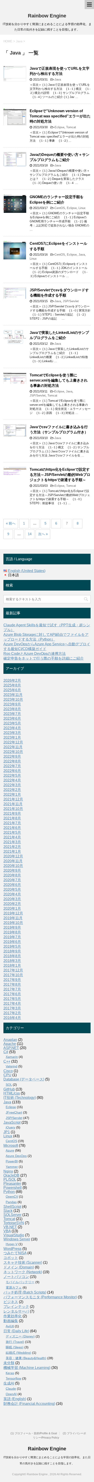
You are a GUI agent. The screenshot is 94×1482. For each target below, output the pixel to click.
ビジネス (10, 1302)
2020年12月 (13, 856)
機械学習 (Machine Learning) (26, 1368)
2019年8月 (12, 932)
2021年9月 (12, 813)
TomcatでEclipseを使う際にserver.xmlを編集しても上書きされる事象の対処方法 (59, 380)
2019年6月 (12, 942)
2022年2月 (12, 790)
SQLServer (12, 1215)
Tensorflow (13, 1378)
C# (5, 1052)
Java (58, 79)
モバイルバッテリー (20, 1282)
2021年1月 (12, 851)
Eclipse (59, 127)
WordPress (12, 1249)
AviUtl (10, 1326)
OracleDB (11, 1175)
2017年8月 (12, 984)
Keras (10, 1373)
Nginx (8, 1171)
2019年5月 (12, 946)
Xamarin (12, 1057)
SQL (9, 1084)
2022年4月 (12, 780)
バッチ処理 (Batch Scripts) (24, 1292)
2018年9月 (12, 951)
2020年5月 (12, 889)
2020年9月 (12, 870)
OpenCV (12, 1196)
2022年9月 (12, 756)
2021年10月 (13, 809)
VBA (7, 1231)
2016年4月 (12, 1018)
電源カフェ (14, 1287)
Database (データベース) (23, 1079)
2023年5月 (12, 723)
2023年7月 (12, 714)
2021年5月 (12, 832)
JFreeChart (14, 1112)
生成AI (8, 1383)
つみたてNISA (14, 1253)
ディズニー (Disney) (20, 1336)
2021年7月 (12, 823)
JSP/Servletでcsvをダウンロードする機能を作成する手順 (59, 292)
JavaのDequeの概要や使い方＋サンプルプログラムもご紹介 (59, 157)
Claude (11, 1388)
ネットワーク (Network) (22, 1272)
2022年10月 (13, 752)
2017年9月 (12, 980)
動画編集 (10, 1321)
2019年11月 (13, 918)
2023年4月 (12, 728)
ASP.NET (11, 1048)
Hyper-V (12, 1244)
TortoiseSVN (13, 1223)
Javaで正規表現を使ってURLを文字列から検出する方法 (59, 71)
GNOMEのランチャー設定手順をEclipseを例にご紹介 (57, 199)
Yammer (12, 1166)
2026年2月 (12, 680)
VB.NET (10, 1227)
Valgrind (11, 1066)
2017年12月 (13, 970)
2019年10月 (13, 923)
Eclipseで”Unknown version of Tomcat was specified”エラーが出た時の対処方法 (60, 116)
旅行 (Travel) (15, 1342)
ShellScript (12, 1207)
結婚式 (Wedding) (18, 1352)
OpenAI (11, 1394)
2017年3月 (12, 1008)
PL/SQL (9, 1179)
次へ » (43, 534)
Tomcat (71, 127)
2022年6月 (12, 771)
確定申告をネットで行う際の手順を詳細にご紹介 (43, 658)
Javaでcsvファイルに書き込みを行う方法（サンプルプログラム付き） (59, 429)
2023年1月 (12, 737)
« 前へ (11, 523)
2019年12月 (13, 913)
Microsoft (10, 1145)
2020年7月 (12, 880)
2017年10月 (13, 975)
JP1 (6, 1132)
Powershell (12, 1188)
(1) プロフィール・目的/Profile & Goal (33, 1433)
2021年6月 (12, 828)
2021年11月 (13, 804)
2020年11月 (13, 861)
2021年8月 (12, 818)
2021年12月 (13, 799)
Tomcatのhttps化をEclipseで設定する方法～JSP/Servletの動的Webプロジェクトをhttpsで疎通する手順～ (60, 475)
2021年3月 (12, 842)
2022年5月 (12, 775)
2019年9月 (12, 927)
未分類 (8, 1363)
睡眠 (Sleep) (15, 1347)
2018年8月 (12, 956)
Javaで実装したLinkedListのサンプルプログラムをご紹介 (59, 335)
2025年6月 (12, 690)
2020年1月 (12, 908)
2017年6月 (12, 994)
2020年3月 (12, 899)
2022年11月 (13, 747)
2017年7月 (12, 989)
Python (9, 1192)
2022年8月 (12, 761)
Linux (82, 208)
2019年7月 (12, 937)
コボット (10, 1258)
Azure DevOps (16, 1156)
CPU (7, 1075)
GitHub (9, 1089)
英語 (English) (14, 1399)
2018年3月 (12, 961)
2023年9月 (12, 704)
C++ (6, 1061)
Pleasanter (12, 1183)
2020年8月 (12, 875)
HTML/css (11, 1093)
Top (90, 1478)
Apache (9, 1044)
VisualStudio (13, 1235)
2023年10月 (13, 699)
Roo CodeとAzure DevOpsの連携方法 (34, 654)
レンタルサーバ (16, 1311)
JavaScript (12, 1122)
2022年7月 (12, 766)
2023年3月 (12, 733)
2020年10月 (13, 866)
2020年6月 (12, 885)
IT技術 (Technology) (19, 1098)
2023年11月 (13, 695)
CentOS (60, 208)
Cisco (8, 1071)
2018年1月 (12, 965)
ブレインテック (16, 1307)
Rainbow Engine (47, 16)
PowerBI (12, 1161)
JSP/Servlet (71, 301)
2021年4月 (12, 837)
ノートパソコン (16, 1277)
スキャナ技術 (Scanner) (22, 1262)
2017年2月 (12, 1013)
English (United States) (26, 571)
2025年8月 (12, 685)
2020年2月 (12, 904)
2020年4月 (12, 894)
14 (29, 534)
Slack (8, 1211)
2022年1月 (12, 794)
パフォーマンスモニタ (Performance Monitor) (40, 1297)
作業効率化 (12, 1316)
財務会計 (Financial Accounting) (29, 1404)
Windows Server (16, 1239)
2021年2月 (12, 847)
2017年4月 (12, 1003)
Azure (10, 1150)
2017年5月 (12, 999)
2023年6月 (12, 718)
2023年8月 (12, 709)
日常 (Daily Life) (16, 1331)
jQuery (10, 1127)
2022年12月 (13, 742)
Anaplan (10, 1040)
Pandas (11, 1202)
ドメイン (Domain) (18, 1267)
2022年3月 (12, 785)
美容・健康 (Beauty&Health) (26, 1358)
